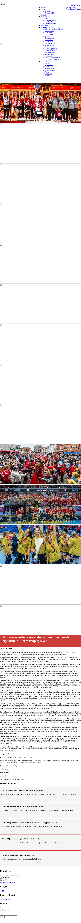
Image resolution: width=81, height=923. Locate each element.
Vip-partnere (49, 40)
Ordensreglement (50, 24)
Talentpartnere (49, 41)
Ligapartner (48, 56)
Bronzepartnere (49, 38)
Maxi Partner (49, 32)
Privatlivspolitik (5, 899)
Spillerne (47, 11)
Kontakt (47, 75)
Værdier (47, 63)
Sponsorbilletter (71, 7)
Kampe (43, 7)
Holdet (43, 9)
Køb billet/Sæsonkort (73, 5)
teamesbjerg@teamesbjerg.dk (9, 882)
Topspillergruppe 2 (51, 49)
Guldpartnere (49, 34)
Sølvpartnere (49, 36)
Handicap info (49, 22)
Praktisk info (45, 16)
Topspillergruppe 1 (51, 47)
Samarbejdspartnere (47, 27)
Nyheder (43, 15)
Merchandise (45, 25)
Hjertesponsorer (50, 43)
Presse (47, 72)
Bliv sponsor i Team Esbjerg (54, 29)
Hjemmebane (49, 65)
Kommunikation (50, 70)
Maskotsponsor (49, 54)
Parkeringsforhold (50, 20)
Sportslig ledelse (50, 13)
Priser (46, 18)
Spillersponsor (49, 45)
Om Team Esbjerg (46, 61)
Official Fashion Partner (52, 58)
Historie (47, 66)
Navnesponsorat (50, 52)
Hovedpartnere (49, 31)
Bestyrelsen (48, 74)
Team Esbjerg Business (73, 9)
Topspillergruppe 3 (51, 50)
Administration (49, 68)
